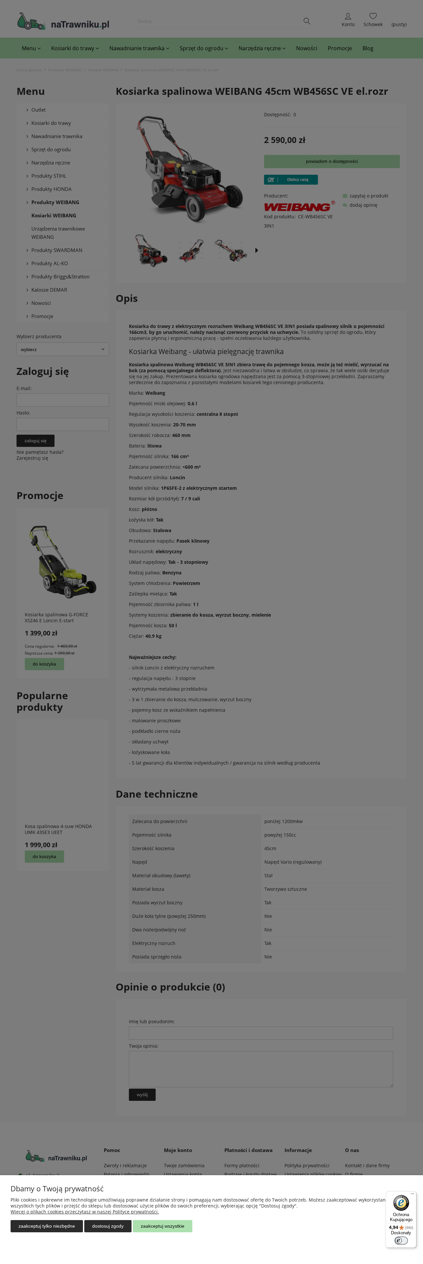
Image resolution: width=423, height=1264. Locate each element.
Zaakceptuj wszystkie (162, 1226)
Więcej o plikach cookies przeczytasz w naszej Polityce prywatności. (85, 1212)
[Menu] (412, 1195)
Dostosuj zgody (108, 1226)
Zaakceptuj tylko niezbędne (47, 1226)
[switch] (401, 1241)
